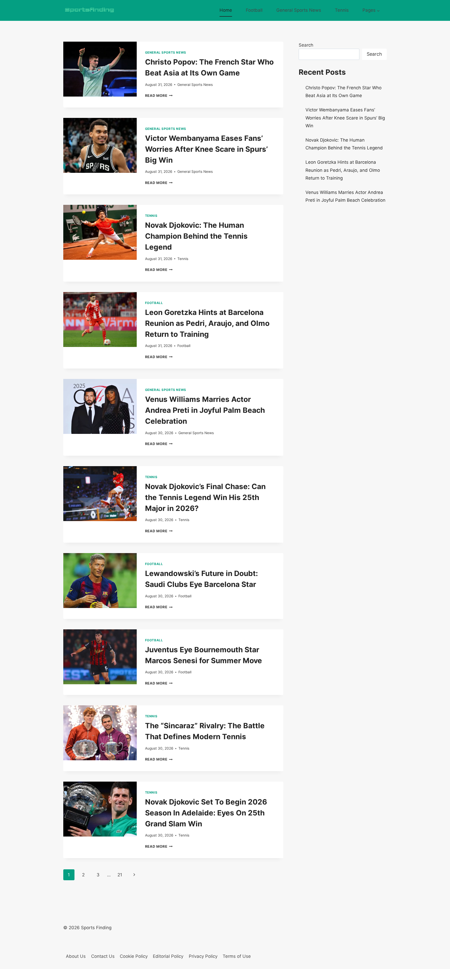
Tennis (342, 10)
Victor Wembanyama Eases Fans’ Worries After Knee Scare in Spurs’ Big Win (206, 149)
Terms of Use (237, 956)
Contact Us (103, 956)
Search (306, 45)
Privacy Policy (203, 956)
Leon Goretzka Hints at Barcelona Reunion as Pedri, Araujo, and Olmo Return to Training (207, 323)
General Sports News (298, 10)
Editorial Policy (168, 956)
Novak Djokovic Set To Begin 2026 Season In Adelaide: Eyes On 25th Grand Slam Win (206, 812)
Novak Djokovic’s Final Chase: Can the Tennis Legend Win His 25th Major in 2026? (205, 497)
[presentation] (100, 69)
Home (226, 10)
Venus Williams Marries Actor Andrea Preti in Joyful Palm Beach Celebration (205, 410)
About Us (76, 956)
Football (254, 10)
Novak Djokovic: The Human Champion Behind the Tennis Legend (196, 236)
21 (119, 874)
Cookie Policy (134, 956)
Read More (159, 95)
